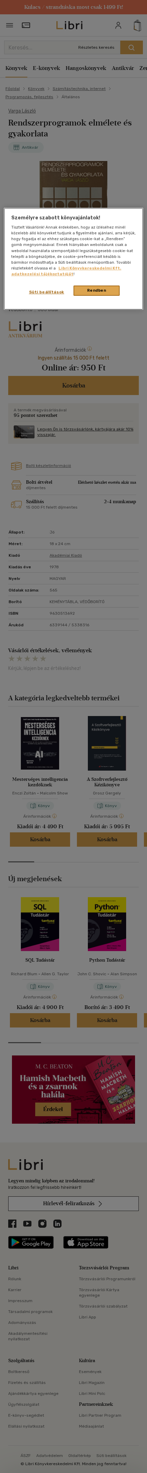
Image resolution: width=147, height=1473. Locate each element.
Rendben (96, 290)
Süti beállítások (46, 292)
